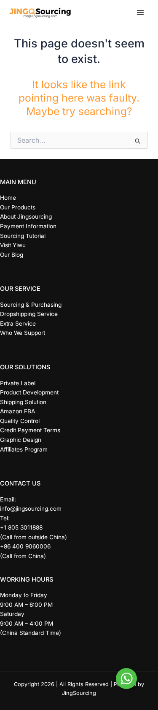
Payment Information (28, 226)
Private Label (17, 383)
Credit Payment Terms (30, 430)
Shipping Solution (23, 402)
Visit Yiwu (13, 245)
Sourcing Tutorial (23, 235)
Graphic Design (20, 439)
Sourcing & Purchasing (31, 304)
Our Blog (11, 254)
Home (8, 197)
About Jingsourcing (26, 216)
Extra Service (18, 323)
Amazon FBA (17, 411)
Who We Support (22, 332)
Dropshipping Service (29, 314)
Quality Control (20, 421)
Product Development (29, 392)
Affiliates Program (24, 449)
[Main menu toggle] (140, 12)
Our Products (17, 207)
